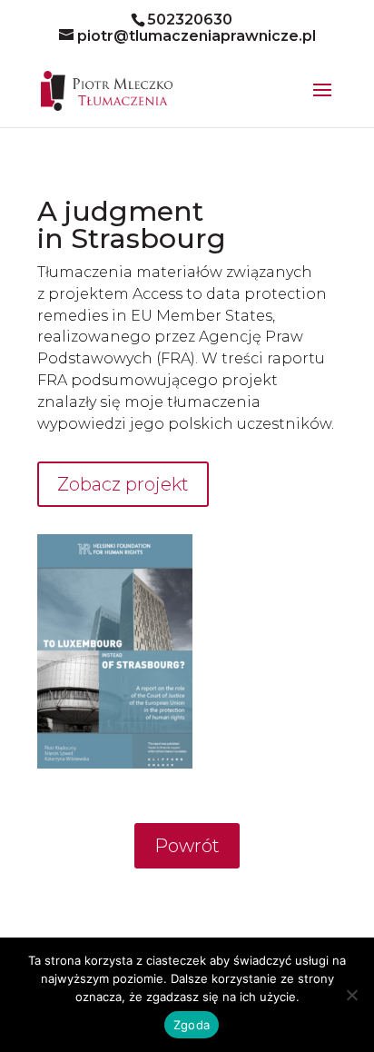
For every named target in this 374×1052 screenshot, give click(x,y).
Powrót (187, 846)
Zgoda (191, 1024)
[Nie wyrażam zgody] (351, 995)
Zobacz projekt (123, 484)
